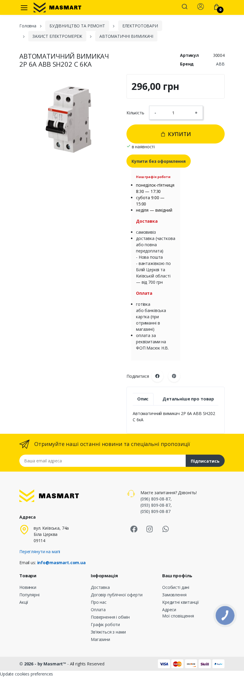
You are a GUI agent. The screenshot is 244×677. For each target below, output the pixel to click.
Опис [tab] (142, 399)
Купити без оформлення (159, 161)
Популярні (29, 595)
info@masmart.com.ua (61, 562)
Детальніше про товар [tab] (188, 399)
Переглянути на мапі (39, 551)
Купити (178, 134)
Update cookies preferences (26, 674)
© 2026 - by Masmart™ (43, 664)
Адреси (169, 609)
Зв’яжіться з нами (108, 632)
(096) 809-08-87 (155, 499)
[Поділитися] (157, 376)
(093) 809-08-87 (155, 505)
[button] (184, 7)
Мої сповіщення (178, 616)
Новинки (27, 587)
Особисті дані (175, 587)
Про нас (99, 602)
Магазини (100, 639)
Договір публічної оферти (117, 595)
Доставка (100, 587)
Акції (23, 602)
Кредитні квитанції (180, 602)
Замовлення (174, 595)
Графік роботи (105, 624)
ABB (220, 64)
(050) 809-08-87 (155, 511)
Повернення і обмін (110, 617)
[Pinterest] (174, 376)
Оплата (98, 609)
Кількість (135, 113)
